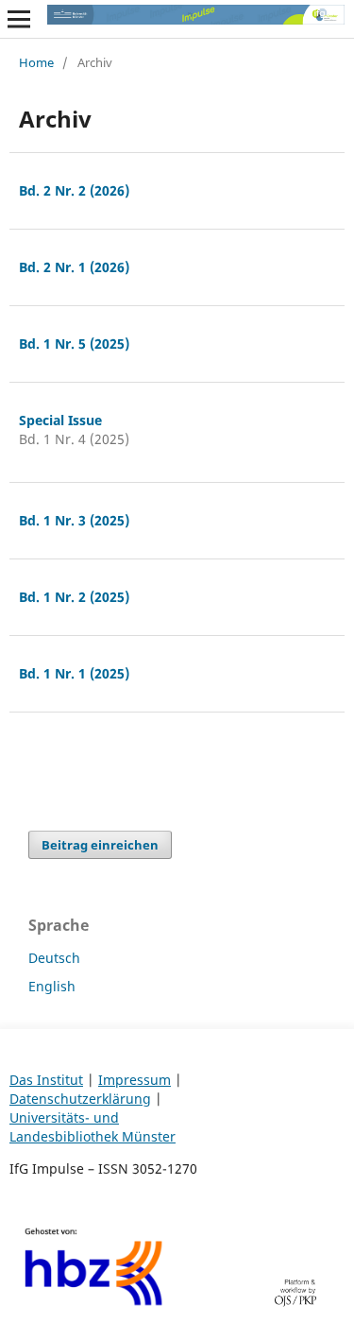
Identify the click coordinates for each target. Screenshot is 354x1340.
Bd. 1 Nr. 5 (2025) (74, 343)
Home (36, 62)
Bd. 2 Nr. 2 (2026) (74, 190)
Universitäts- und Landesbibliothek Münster (92, 1126)
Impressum (134, 1080)
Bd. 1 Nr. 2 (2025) (74, 597)
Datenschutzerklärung (80, 1099)
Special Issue (60, 420)
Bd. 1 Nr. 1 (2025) (74, 673)
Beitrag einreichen (100, 844)
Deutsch (54, 958)
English (52, 986)
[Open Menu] (19, 19)
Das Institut (46, 1080)
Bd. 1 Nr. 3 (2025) (74, 520)
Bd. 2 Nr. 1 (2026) (74, 267)
